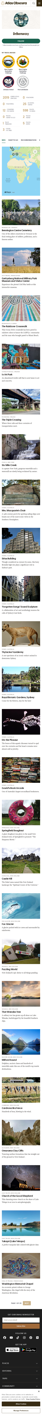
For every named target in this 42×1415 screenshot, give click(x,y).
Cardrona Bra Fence (12, 1108)
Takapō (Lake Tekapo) (13, 1241)
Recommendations (29, 140)
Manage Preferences (21, 1410)
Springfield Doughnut (13, 830)
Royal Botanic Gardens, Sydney (18, 697)
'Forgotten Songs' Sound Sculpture (20, 607)
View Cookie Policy (33, 1399)
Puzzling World (9, 969)
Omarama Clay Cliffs (12, 1150)
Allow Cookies (21, 1404)
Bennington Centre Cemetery (17, 230)
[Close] (38, 1391)
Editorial (7, 1371)
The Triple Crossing (11, 420)
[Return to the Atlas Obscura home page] (14, 3)
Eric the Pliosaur (10, 740)
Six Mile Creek (9, 465)
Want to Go (13, 140)
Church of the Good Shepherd (17, 1196)
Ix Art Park (7, 374)
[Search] (33, 3)
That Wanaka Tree (11, 1012)
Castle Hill (7, 879)
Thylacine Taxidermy (13, 652)
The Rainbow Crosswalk (14, 326)
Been (3, 140)
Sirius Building (9, 558)
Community (8, 1386)
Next (27, 1303)
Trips (4, 1378)
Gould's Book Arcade (13, 788)
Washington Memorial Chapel (17, 1284)
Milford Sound (9, 1060)
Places (5, 1363)
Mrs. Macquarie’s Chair (14, 510)
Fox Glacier (8, 924)
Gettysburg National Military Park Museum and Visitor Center (19, 279)
